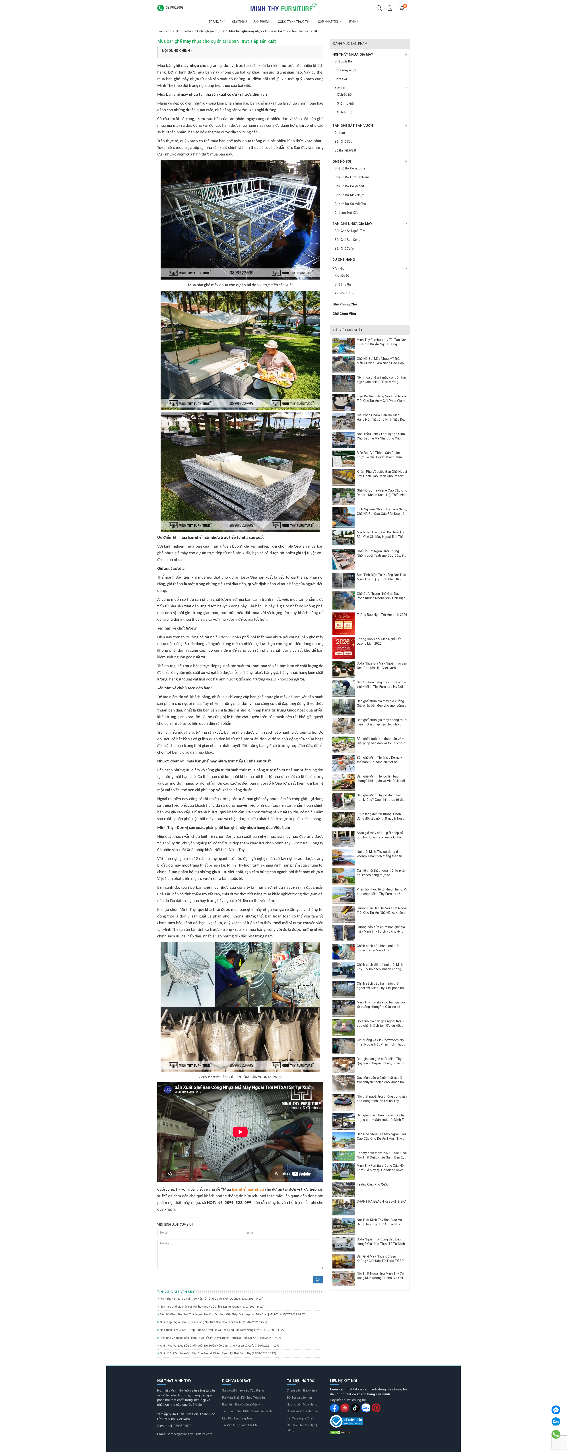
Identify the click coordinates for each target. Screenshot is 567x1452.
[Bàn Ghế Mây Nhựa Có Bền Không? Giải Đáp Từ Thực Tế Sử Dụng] (343, 1261)
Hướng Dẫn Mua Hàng (302, 1404)
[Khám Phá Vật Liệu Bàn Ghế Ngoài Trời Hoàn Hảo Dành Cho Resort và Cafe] (343, 477)
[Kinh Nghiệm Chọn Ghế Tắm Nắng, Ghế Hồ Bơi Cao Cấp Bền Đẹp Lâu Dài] (343, 517)
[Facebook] (555, 1409)
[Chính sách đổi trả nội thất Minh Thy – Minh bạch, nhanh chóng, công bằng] (343, 971)
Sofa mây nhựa (345, 70)
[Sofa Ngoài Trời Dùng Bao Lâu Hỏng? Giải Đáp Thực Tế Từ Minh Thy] (343, 1244)
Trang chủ (217, 21)
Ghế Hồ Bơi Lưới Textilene (352, 177)
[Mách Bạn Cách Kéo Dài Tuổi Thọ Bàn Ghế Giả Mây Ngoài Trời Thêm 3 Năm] (343, 538)
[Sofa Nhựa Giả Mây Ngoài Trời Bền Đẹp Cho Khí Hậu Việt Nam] (343, 669)
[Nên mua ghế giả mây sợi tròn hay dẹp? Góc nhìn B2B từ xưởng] (343, 383)
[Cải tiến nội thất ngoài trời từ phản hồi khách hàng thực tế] (343, 877)
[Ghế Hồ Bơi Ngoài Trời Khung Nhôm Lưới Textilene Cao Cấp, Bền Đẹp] (343, 560)
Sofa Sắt (341, 79)
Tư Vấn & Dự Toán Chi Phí (240, 1425)
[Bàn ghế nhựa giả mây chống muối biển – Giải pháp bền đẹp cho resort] (343, 726)
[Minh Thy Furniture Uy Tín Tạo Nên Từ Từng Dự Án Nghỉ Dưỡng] (343, 346)
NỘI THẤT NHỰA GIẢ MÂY (352, 54)
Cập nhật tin (328, 21)
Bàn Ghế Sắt (343, 141)
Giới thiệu (239, 21)
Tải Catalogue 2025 (300, 1418)
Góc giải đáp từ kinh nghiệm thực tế (200, 31)
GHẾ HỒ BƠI (341, 161)
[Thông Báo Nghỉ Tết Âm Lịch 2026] (343, 623)
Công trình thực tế (293, 21)
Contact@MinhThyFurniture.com (189, 1434)
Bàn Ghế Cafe (344, 248)
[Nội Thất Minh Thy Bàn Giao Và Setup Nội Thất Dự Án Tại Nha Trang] (343, 1226)
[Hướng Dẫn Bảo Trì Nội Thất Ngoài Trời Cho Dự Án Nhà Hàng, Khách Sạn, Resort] (343, 914)
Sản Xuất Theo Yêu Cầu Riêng (243, 1390)
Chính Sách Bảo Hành (302, 1390)
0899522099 (182, 1426)
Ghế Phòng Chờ (344, 304)
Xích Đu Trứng (346, 112)
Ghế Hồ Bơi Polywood (349, 186)
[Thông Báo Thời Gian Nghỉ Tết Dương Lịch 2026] (343, 648)
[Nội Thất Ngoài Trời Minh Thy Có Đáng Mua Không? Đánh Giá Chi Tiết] (343, 1278)
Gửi (318, 1279)
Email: (161, 1434)
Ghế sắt (340, 132)
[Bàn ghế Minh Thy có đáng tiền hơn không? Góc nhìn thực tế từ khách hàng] (343, 801)
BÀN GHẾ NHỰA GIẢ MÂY (352, 224)
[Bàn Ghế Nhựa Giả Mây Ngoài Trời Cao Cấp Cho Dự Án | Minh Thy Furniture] (343, 1140)
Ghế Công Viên (344, 314)
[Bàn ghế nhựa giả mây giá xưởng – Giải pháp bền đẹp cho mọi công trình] (343, 707)
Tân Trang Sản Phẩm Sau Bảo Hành (247, 1411)
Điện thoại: (165, 1426)
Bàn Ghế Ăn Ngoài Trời (350, 231)
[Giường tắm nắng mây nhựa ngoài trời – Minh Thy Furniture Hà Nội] (343, 688)
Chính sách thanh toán (302, 1411)
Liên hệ (353, 21)
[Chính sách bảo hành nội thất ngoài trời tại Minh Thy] (343, 952)
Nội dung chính (176, 51)
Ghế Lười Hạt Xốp (346, 212)
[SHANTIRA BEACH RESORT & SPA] (343, 1207)
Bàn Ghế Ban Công (347, 239)
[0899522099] (556, 1434)
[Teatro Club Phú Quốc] (343, 1189)
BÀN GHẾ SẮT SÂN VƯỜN (352, 126)
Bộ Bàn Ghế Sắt (345, 150)
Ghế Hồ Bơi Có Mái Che (350, 204)
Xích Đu (340, 88)
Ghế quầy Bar (344, 61)
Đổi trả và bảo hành (300, 1397)
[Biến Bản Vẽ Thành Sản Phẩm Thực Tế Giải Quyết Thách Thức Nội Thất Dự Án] (343, 459)
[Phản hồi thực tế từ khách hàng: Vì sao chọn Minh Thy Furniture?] (343, 895)
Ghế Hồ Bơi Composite (350, 168)
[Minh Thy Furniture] (283, 8)
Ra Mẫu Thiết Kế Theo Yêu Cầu (243, 1397)
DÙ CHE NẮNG (343, 260)
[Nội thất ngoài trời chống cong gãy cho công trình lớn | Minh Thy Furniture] (343, 1102)
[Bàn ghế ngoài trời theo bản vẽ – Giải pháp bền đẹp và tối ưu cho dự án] (343, 745)
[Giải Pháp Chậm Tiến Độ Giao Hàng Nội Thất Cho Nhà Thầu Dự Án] (343, 421)
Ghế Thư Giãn (346, 103)
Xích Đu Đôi (344, 94)
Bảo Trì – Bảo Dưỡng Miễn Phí (242, 1404)
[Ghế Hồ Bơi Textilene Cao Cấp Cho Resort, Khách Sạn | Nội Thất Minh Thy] (343, 496)
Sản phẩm (261, 21)
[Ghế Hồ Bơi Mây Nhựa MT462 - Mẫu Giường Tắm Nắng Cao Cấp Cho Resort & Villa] (343, 364)
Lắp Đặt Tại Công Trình (238, 1418)
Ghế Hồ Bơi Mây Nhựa (349, 195)
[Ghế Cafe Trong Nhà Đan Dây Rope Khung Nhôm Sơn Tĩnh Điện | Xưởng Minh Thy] (343, 601)
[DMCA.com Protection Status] (341, 1432)
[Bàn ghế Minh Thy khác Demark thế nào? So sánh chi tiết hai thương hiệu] (343, 764)
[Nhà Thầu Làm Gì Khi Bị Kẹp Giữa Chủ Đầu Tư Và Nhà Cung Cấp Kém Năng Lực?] (343, 440)
